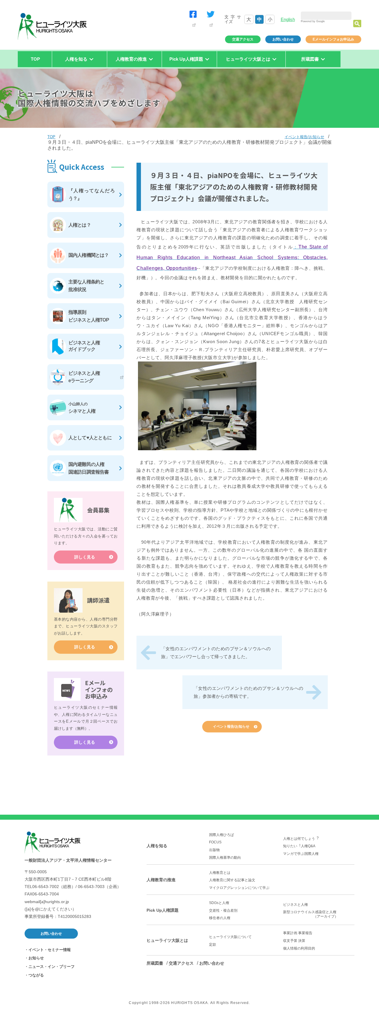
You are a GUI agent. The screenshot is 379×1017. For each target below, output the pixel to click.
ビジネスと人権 (295, 905)
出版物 (214, 850)
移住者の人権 (219, 918)
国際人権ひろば (221, 835)
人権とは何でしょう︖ (301, 839)
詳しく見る (84, 557)
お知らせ (36, 958)
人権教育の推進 (161, 879)
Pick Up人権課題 (163, 910)
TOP (35, 59)
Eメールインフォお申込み (333, 39)
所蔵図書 (155, 963)
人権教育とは (219, 873)
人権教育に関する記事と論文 (232, 880)
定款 (212, 944)
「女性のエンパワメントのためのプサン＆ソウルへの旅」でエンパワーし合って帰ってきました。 (216, 652)
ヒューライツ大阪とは (167, 940)
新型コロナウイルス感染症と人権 (311, 914)
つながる (36, 975)
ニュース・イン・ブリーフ (51, 966)
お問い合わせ (283, 39)
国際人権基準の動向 (225, 857)
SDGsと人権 (219, 903)
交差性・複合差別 (223, 910)
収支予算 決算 (294, 941)
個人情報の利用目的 (299, 948)
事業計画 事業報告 (297, 933)
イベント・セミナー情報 (49, 949)
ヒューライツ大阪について (230, 937)
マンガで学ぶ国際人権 (301, 854)
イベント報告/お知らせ (304, 137)
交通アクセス (242, 39)
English (288, 19)
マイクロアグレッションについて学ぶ (239, 888)
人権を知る (157, 845)
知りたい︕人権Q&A (299, 846)
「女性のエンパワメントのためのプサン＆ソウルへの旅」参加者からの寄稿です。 (248, 692)
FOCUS (215, 842)
